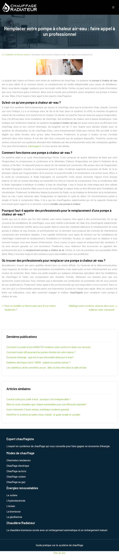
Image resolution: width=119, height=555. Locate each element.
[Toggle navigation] (113, 7)
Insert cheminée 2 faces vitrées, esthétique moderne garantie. (38, 409)
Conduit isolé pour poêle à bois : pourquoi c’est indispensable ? (39, 399)
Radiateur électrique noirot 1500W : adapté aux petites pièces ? (39, 362)
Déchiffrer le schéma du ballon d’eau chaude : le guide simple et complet (43, 414)
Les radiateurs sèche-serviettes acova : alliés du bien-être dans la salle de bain (46, 367)
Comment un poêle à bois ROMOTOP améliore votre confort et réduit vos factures (48, 347)
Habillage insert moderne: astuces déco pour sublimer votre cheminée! (91, 308)
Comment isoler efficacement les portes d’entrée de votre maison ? (41, 352)
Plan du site (59, 553)
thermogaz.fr (34, 146)
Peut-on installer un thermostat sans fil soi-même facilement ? (30, 308)
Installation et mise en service (17, 55)
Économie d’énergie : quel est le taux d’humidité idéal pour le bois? (40, 357)
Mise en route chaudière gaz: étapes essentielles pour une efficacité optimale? (46, 404)
